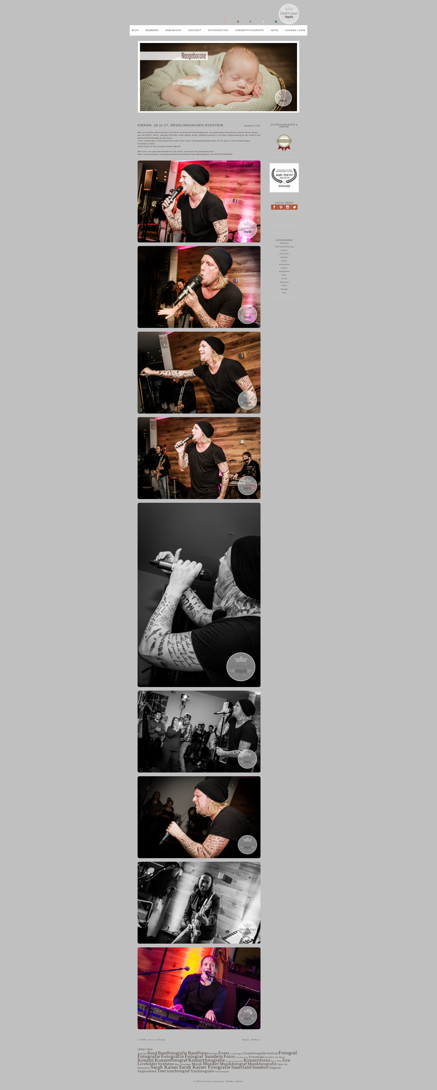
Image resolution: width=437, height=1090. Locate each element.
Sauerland (241, 1067)
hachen (269, 1057)
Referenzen (284, 282)
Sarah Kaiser (164, 1067)
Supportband (147, 1071)
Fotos (229, 1056)
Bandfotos (198, 1052)
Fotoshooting (218, 30)
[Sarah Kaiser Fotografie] (215, 24)
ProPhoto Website (235, 1081)
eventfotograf (236, 1053)
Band (152, 1053)
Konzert (284, 268)
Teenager (284, 289)
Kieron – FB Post (251, 1040)
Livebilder (147, 1063)
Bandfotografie (172, 1052)
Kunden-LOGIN (295, 30)
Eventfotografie (255, 1053)
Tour (161, 1070)
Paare (284, 275)
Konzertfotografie (249, 30)
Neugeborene (284, 271)
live (286, 1060)
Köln (279, 1061)
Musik (197, 1064)
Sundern (260, 1067)
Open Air (283, 1064)
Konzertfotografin (234, 1061)
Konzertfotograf (171, 1060)
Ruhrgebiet (144, 1068)
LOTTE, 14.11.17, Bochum (151, 1040)
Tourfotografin (222, 1072)
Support (275, 1067)
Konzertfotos (257, 1060)
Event (223, 1053)
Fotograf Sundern (204, 1056)
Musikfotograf (233, 1063)
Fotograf (287, 1052)
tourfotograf (178, 1071)
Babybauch (173, 30)
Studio (284, 285)
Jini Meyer (280, 1057)
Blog (135, 30)
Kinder (284, 261)
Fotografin (172, 1056)
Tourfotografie (202, 1071)
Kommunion (284, 264)
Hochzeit (194, 30)
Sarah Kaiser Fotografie (205, 1067)
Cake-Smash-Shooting (284, 247)
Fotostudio (257, 1057)
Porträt (284, 278)
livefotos (166, 1063)
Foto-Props (284, 254)
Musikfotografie (262, 1064)
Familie (284, 250)
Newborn (152, 30)
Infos (275, 30)
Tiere (284, 293)
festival (272, 1053)
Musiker (211, 1063)
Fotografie (149, 1056)
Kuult (273, 1061)
